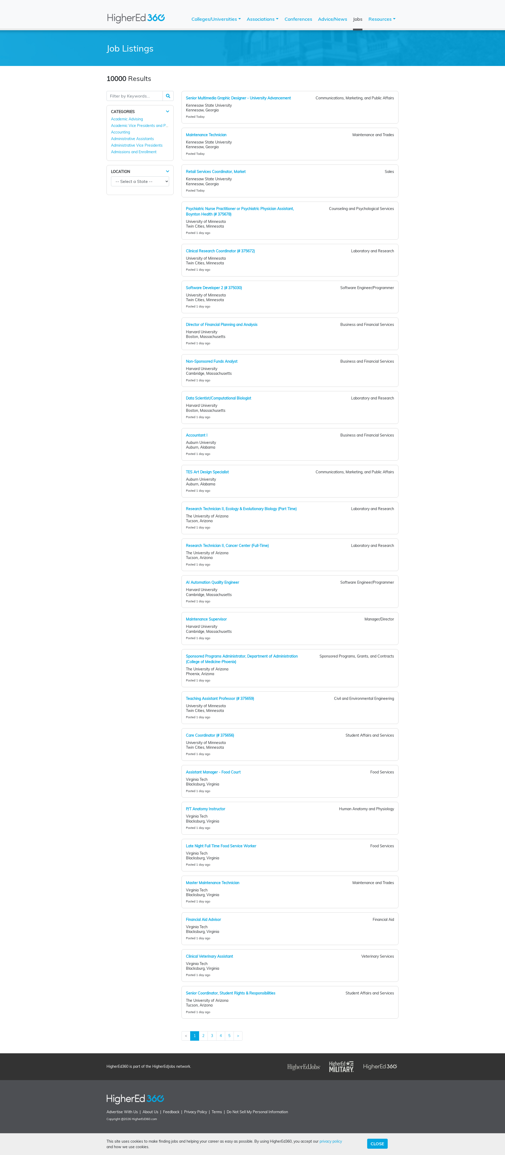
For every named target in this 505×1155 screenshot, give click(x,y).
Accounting (120, 132)
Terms (217, 1112)
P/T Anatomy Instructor (205, 809)
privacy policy (331, 1141)
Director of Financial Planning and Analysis (221, 324)
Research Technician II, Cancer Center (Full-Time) (227, 545)
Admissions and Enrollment (133, 152)
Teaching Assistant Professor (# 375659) (220, 698)
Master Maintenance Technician (212, 882)
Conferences (298, 19)
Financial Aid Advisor (203, 919)
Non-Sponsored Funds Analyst (212, 361)
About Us (150, 1112)
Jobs (357, 19)
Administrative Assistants (132, 138)
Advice (332, 19)
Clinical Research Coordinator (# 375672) (220, 251)
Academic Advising (127, 119)
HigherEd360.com (144, 1119)
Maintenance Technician (206, 134)
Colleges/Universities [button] (214, 19)
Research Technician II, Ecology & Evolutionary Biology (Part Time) (241, 508)
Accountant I (197, 435)
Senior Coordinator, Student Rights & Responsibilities (230, 993)
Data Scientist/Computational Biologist (218, 398)
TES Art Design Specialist (207, 472)
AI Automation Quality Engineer (212, 582)
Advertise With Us (122, 1112)
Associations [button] (261, 19)
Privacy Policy (195, 1112)
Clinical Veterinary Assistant (209, 956)
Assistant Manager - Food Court (213, 772)
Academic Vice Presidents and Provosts (144, 125)
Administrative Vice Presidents (137, 145)
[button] (167, 111)
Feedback (171, 1112)
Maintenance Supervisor (206, 619)
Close (377, 1143)
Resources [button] (380, 19)
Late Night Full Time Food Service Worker (221, 846)
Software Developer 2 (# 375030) (214, 287)
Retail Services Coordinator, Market (216, 171)
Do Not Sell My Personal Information (257, 1112)
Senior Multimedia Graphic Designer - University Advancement (238, 98)
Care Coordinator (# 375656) (210, 735)
